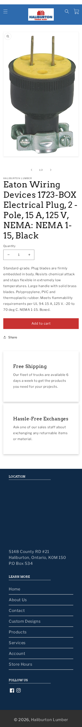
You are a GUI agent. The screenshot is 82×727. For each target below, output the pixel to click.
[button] (5, 11)
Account (17, 653)
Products (18, 632)
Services (17, 642)
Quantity (9, 246)
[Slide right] (51, 170)
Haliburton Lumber (49, 719)
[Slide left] (31, 170)
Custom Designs (24, 621)
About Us (18, 599)
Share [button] (12, 337)
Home (14, 589)
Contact (17, 610)
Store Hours (20, 664)
